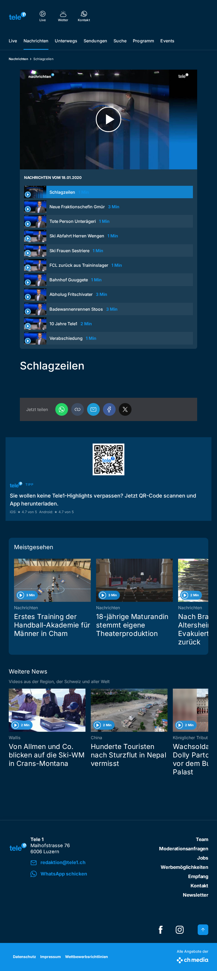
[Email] (93, 409)
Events (167, 40)
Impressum (50, 956)
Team (202, 839)
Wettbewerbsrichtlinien (86, 956)
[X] (125, 409)
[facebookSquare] (160, 929)
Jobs (202, 858)
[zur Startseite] (17, 16)
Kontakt (199, 885)
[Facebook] (109, 409)
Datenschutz (24, 956)
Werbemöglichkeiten (184, 867)
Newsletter (195, 895)
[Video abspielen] (108, 119)
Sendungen (95, 40)
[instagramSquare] (179, 929)
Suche (120, 40)
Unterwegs (66, 40)
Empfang (198, 876)
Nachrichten (36, 40)
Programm (143, 40)
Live (13, 40)
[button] (77, 409)
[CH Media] (192, 959)
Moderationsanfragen (183, 848)
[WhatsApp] (61, 409)
